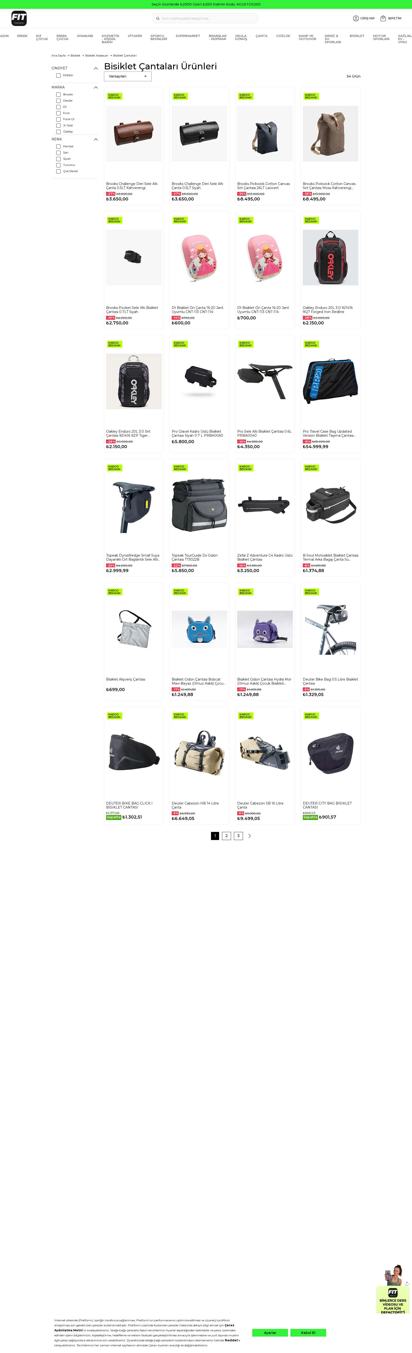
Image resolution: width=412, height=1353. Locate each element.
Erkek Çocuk (62, 37)
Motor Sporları (381, 37)
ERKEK (68, 75)
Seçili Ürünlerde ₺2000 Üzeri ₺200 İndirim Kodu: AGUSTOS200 (206, 4)
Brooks (68, 94)
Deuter (68, 100)
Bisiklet (357, 36)
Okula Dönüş (241, 37)
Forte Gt (69, 119)
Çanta (262, 36)
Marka (58, 87)
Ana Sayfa (59, 55)
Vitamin (135, 36)
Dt (65, 106)
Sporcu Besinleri (158, 37)
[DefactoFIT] (75, 18)
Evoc (66, 113)
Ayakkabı (85, 36)
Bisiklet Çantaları (125, 55)
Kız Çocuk (42, 37)
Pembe (68, 146)
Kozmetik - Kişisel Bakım (110, 39)
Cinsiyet (59, 68)
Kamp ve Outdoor (307, 37)
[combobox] (205, 18)
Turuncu (69, 165)
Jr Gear (68, 125)
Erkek (22, 36)
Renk (57, 139)
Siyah (67, 158)
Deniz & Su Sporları (333, 39)
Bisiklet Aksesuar (96, 55)
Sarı (65, 152)
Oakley (68, 131)
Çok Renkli (70, 171)
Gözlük (283, 36)
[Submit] (157, 18)
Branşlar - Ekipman (218, 37)
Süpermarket (188, 36)
